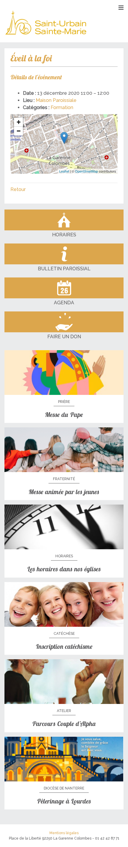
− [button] (19, 131)
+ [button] (19, 122)
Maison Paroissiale (56, 100)
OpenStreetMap (86, 171)
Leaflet (64, 171)
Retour (18, 189)
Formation (62, 107)
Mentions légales (64, 833)
